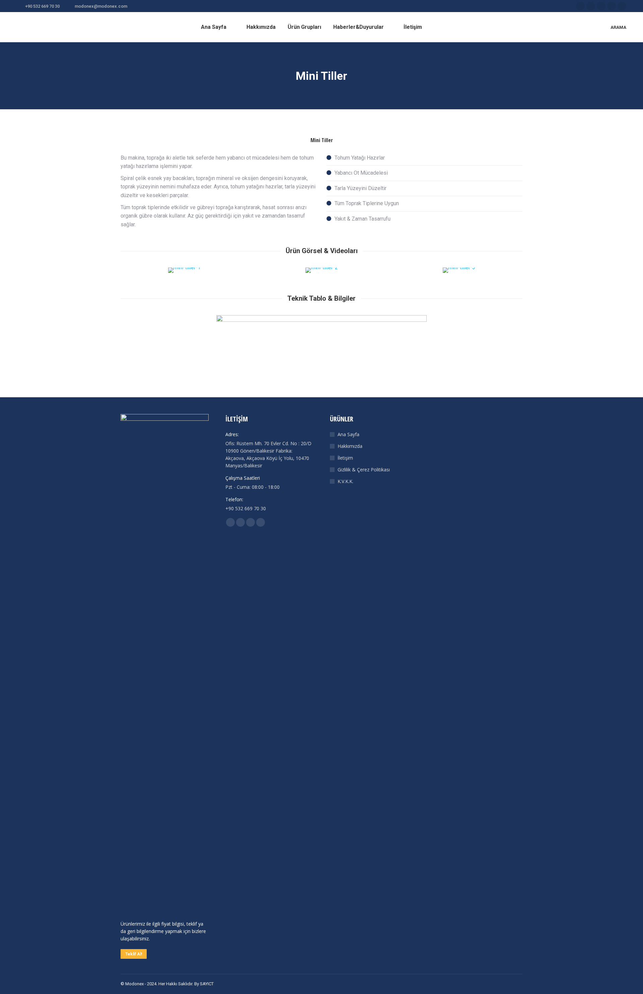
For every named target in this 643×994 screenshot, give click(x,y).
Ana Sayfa (348, 434)
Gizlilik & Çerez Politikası (364, 469)
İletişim (345, 458)
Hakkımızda (350, 446)
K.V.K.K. (345, 481)
